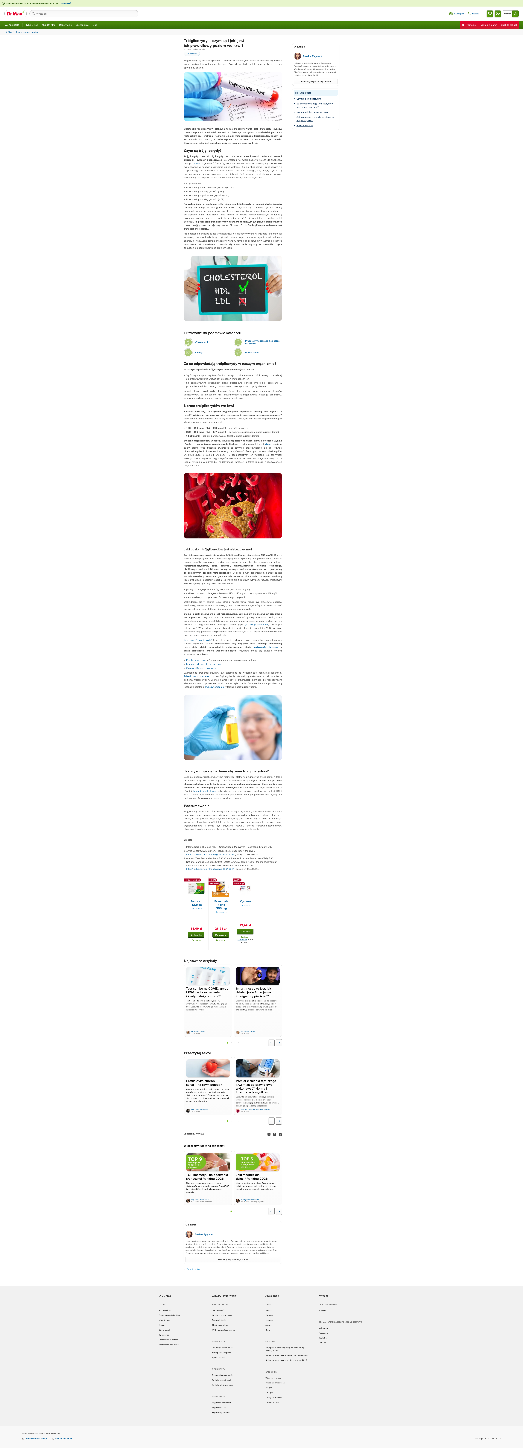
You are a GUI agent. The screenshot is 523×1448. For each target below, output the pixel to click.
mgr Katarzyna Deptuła (199, 1109)
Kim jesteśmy (165, 1310)
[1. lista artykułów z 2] (231, 1211)
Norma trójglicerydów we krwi (312, 112)
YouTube (323, 1338)
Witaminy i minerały (273, 1378)
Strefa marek (164, 1330)
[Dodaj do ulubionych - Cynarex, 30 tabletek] (254, 880)
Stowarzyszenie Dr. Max (169, 1315)
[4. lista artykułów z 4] (238, 1043)
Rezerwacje (65, 24)
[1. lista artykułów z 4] (228, 1043)
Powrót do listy (193, 1269)
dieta (268, 444)
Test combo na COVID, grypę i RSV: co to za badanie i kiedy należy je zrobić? (207, 992)
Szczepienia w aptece (168, 1340)
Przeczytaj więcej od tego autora (233, 1259)
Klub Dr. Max (48, 24)
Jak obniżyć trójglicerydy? (198, 640)
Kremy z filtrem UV (273, 1397)
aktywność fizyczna (266, 647)
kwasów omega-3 (214, 686)
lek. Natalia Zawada (198, 1031)
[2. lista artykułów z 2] (235, 1211)
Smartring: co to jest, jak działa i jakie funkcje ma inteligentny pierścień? (253, 992)
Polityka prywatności (221, 1380)
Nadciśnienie (252, 352)
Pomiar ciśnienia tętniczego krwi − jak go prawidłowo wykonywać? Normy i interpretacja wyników (256, 1087)
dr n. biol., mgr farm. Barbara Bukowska (255, 1109)
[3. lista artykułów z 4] (235, 1043)
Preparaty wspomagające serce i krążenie (262, 342)
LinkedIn (322, 1343)
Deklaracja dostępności (222, 1375)
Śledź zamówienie (220, 1325)
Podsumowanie (305, 125)
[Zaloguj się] (498, 13)
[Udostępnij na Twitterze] (274, 1134)
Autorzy (268, 1325)
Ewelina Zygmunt (204, 1234)
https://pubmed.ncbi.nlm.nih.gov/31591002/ (210, 868)
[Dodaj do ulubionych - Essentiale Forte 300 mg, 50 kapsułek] (229, 880)
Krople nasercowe (196, 660)
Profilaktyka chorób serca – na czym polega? (204, 1083)
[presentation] (196, 888)
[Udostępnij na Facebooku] (280, 1134)
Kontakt (322, 1310)
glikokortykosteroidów (256, 624)
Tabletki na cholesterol (196, 676)
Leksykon (269, 1320)
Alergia (268, 1387)
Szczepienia (82, 24)
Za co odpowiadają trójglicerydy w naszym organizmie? (315, 105)
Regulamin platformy (221, 1402)
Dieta (197, 163)
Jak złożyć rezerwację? (222, 1347)
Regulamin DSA (219, 1407)
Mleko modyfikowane (275, 1383)
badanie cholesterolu (204, 791)
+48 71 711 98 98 (63, 1438)
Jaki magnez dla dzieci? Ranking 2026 (252, 1177)
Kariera (162, 1325)
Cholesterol (201, 342)
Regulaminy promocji (221, 1412)
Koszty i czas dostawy (222, 1315)
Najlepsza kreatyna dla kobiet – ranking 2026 (286, 1360)
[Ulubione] (490, 13)
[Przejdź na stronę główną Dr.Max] (15, 13)
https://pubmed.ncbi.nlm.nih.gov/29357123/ (210, 854)
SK (493, 1438)
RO (497, 1438)
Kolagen (269, 1392)
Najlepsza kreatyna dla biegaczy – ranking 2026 (287, 1355)
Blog (94, 24)
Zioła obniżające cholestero (201, 668)
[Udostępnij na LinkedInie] (268, 1134)
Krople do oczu (272, 1402)
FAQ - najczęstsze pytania (223, 1330)
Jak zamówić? (218, 1310)
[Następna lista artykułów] (279, 1042)
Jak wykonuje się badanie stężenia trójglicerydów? (315, 118)
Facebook (323, 1333)
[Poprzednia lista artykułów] (271, 1042)
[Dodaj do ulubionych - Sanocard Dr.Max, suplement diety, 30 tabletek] (205, 880)
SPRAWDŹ (66, 3)
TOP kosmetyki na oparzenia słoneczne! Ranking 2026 (207, 1177)
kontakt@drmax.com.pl (36, 1438)
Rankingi (269, 1315)
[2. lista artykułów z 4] (231, 1043)
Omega (199, 352)
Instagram (323, 1328)
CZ (489, 1438)
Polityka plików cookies (222, 1385)
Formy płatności (219, 1320)
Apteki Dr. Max (218, 1357)
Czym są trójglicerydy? (309, 98)
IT (500, 1438)
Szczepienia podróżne (169, 1344)
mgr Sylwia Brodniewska (200, 1200)
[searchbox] (83, 13)
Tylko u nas (32, 24)
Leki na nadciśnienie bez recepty (203, 664)
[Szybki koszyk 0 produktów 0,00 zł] (515, 13)
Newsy (268, 1310)
